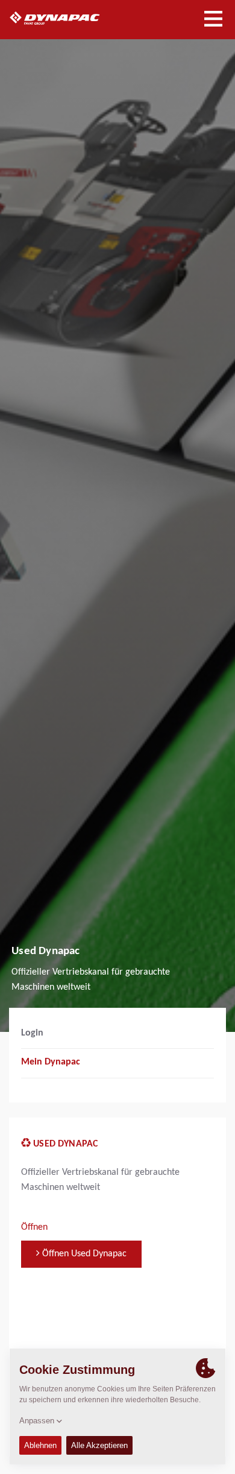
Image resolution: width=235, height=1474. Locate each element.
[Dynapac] (68, 18)
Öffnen (34, 1227)
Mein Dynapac (50, 1062)
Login (32, 1033)
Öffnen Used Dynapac (83, 1254)
